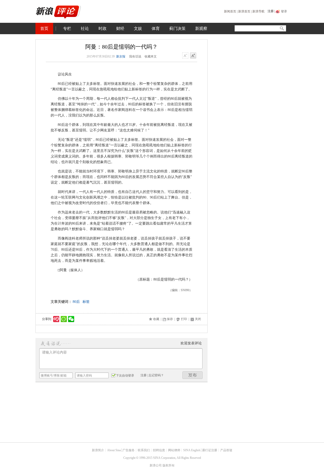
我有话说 (135, 56)
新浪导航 (258, 11)
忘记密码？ (156, 375)
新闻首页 (230, 11)
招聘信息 (159, 450)
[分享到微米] (56, 319)
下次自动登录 (125, 375)
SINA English (191, 450)
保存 (170, 319)
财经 (120, 28)
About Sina (114, 450)
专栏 (67, 28)
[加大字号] (193, 55)
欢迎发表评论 (191, 343)
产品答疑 (226, 450)
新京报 (120, 56)
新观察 (201, 28)
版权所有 (169, 465)
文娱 (138, 28)
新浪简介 (98, 450)
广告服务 (129, 450)
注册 (271, 11)
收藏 (156, 319)
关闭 (198, 319)
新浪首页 (244, 11)
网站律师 (174, 450)
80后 (76, 302)
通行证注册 (209, 450)
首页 (44, 28)
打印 (184, 319)
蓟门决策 (177, 28)
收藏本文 (151, 56)
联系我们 (144, 450)
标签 (86, 302)
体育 (156, 28)
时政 (102, 28)
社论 (85, 28)
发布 (192, 375)
